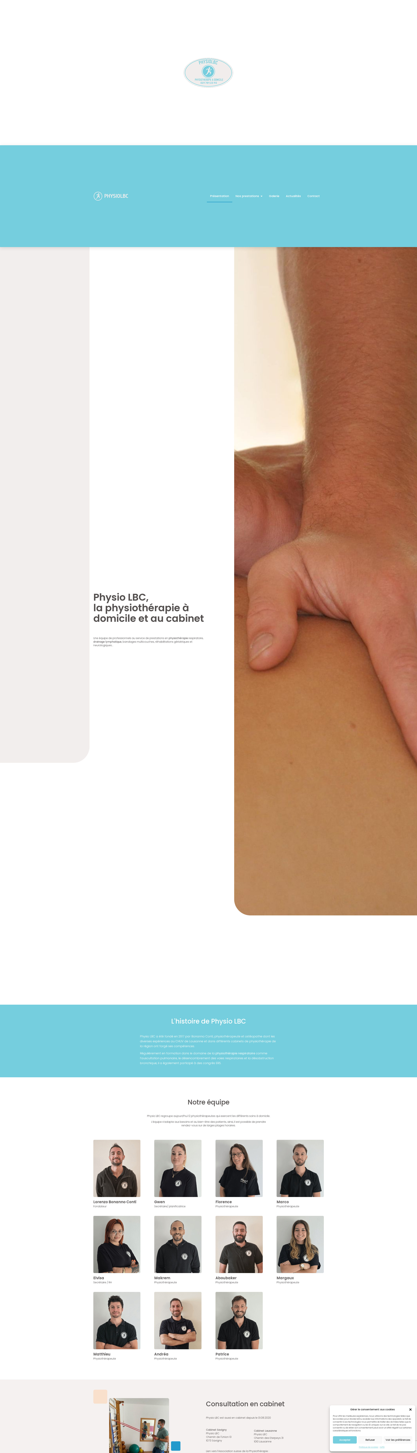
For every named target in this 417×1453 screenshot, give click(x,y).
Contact (313, 196)
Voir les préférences (398, 1440)
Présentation (219, 196)
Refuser (370, 1440)
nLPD (382, 1447)
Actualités (293, 196)
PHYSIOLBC (116, 196)
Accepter (345, 1440)
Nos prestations (247, 196)
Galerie (274, 196)
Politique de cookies (368, 1447)
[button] (410, 1409)
